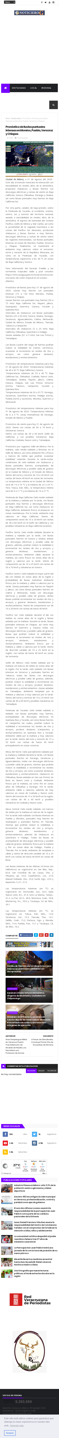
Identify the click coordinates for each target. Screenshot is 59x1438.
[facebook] (41, 2)
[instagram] (53, 2)
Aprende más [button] (17, 1425)
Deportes (8, 104)
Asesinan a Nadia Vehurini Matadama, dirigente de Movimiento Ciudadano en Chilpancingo (26, 995)
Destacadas (19, 88)
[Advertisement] (29, 53)
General (22, 104)
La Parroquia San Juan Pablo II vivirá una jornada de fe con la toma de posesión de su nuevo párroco (35, 1250)
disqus (41, 1070)
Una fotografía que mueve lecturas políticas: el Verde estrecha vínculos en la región (34, 1273)
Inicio (8, 118)
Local (33, 88)
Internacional (27, 96)
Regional (46, 88)
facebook (51, 1070)
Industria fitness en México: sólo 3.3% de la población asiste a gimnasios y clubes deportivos (34, 1188)
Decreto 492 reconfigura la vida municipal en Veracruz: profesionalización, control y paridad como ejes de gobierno (34, 1199)
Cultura (44, 96)
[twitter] (45, 2)
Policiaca (8, 96)
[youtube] (49, 2)
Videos (35, 104)
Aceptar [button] (10, 1433)
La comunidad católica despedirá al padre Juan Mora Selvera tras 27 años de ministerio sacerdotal (35, 1239)
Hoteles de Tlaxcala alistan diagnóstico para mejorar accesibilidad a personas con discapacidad (29, 969)
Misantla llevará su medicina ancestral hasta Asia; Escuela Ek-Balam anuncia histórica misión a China (33, 1262)
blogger (31, 1070)
